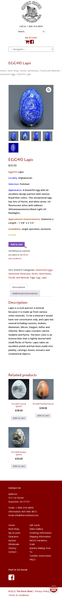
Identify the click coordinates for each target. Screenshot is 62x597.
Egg (38, 277)
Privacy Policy (42, 591)
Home (3, 70)
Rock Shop (13, 70)
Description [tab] (18, 287)
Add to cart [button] (19, 418)
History (12, 548)
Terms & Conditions (18, 595)
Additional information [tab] (25, 293)
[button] (48, 89)
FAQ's (32, 559)
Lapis (44, 277)
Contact (12, 551)
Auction (12, 540)
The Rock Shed (31, 12)
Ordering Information (40, 532)
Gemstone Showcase (19, 273)
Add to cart (16, 244)
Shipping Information (40, 536)
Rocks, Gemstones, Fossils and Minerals (40, 70)
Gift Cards (34, 525)
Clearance (13, 536)
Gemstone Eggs (7, 74)
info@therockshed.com (27, 515)
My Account (31, 37)
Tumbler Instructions (40, 555)
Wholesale (13, 544)
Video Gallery (36, 528)
